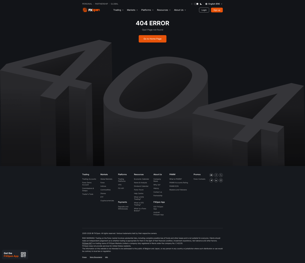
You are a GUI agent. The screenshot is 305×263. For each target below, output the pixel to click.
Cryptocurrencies (107, 201)
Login (204, 10)
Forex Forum (139, 190)
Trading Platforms (121, 180)
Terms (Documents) (96, 257)
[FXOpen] (91, 10)
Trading (117, 10)
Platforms (146, 10)
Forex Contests (199, 179)
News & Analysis (140, 183)
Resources (162, 10)
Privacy (84, 257)
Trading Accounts (89, 179)
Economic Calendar (141, 179)
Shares (103, 193)
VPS (119, 185)
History (156, 188)
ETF (101, 197)
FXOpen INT (87, 243)
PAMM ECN (174, 186)
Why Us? (156, 185)
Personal (87, 4)
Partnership (101, 4)
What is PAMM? (175, 179)
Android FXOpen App (158, 213)
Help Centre (138, 193)
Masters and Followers (178, 190)
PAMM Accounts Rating (178, 183)
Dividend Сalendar (141, 186)
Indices (103, 186)
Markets (131, 10)
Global (114, 4)
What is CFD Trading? (139, 204)
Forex (102, 183)
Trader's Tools (87, 194)
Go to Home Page (153, 39)
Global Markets (106, 179)
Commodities (105, 190)
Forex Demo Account (87, 184)
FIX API (121, 188)
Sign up (217, 10)
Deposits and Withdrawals (123, 208)
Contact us (157, 192)
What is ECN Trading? (139, 198)
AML (106, 257)
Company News (157, 180)
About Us (178, 10)
